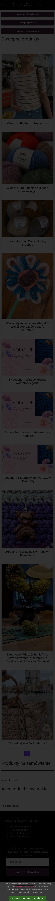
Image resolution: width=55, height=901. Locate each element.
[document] (27, 450)
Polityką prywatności (24, 887)
